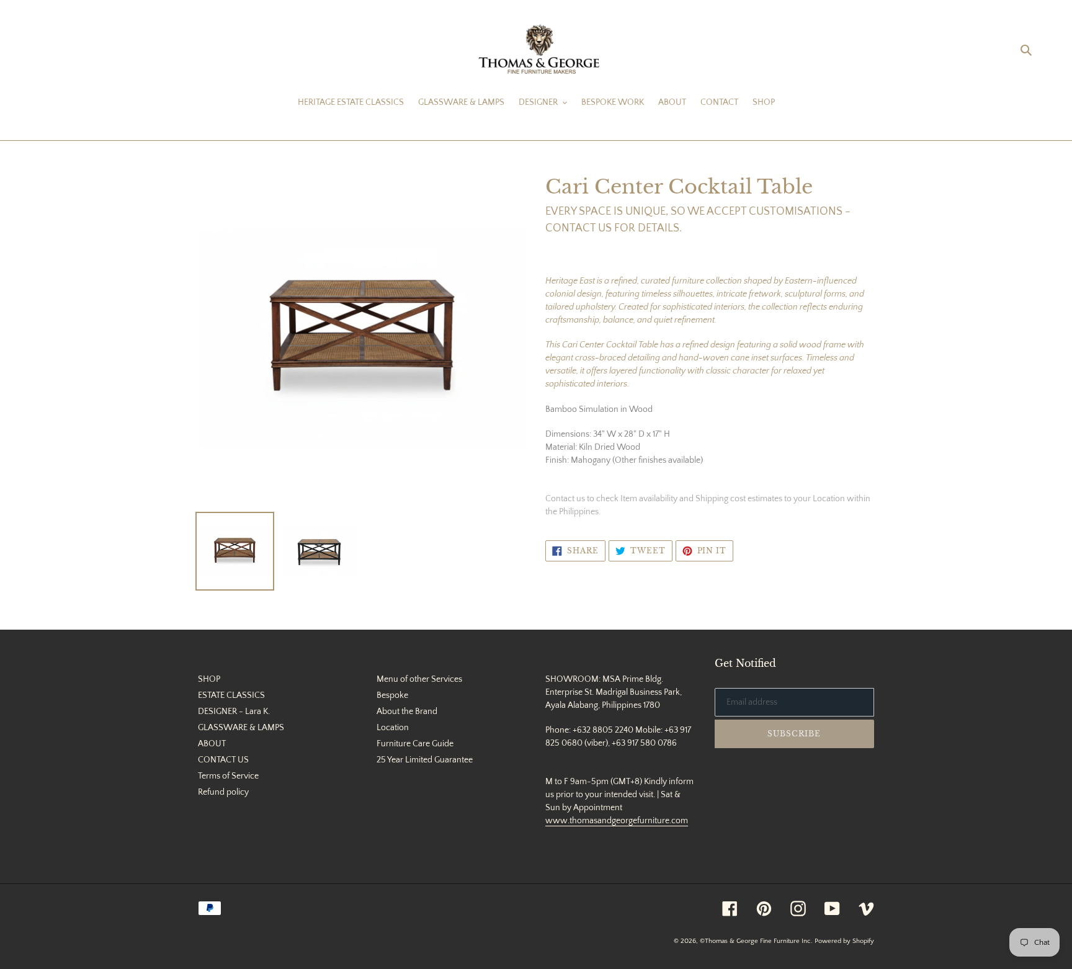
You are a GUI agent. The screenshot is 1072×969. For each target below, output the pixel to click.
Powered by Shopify (844, 941)
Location (393, 728)
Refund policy (223, 792)
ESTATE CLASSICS (231, 695)
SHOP (209, 679)
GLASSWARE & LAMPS (241, 728)
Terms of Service (228, 776)
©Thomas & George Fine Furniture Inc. (756, 941)
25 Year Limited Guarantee (425, 760)
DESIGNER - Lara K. (234, 712)
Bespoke (392, 695)
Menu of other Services (419, 679)
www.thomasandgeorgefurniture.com (616, 821)
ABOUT (212, 744)
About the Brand (407, 712)
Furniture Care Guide (415, 744)
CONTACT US (223, 760)
